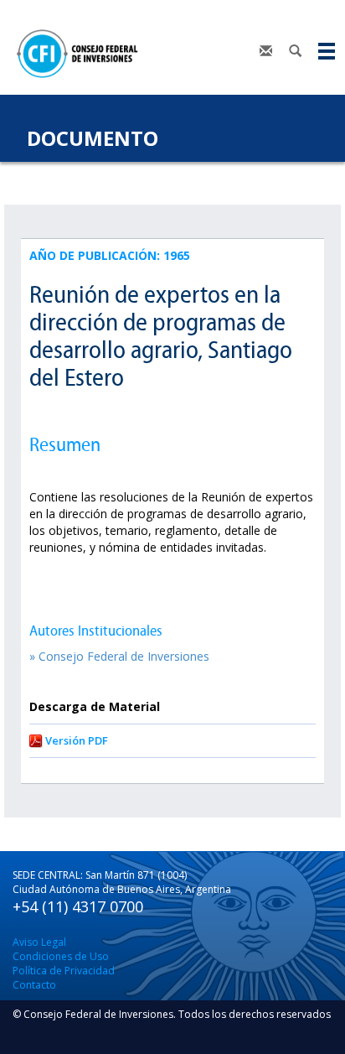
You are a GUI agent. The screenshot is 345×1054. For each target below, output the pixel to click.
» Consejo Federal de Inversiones (119, 656)
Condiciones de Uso (61, 956)
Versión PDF (76, 740)
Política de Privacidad (64, 970)
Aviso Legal (39, 942)
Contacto (34, 985)
